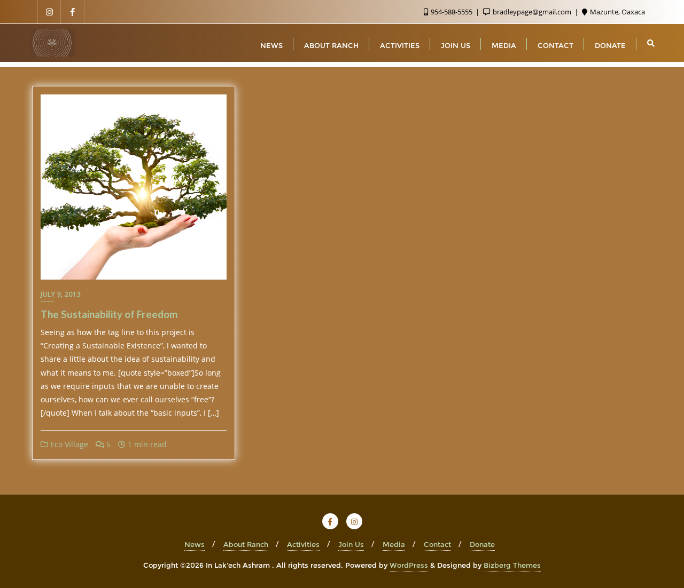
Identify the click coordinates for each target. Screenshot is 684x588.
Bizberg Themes (512, 565)
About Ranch (245, 544)
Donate (482, 544)
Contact (437, 544)
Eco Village (68, 444)
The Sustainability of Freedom (109, 314)
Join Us (351, 544)
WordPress (409, 565)
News (194, 544)
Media (394, 544)
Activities (303, 544)
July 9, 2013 (61, 294)
